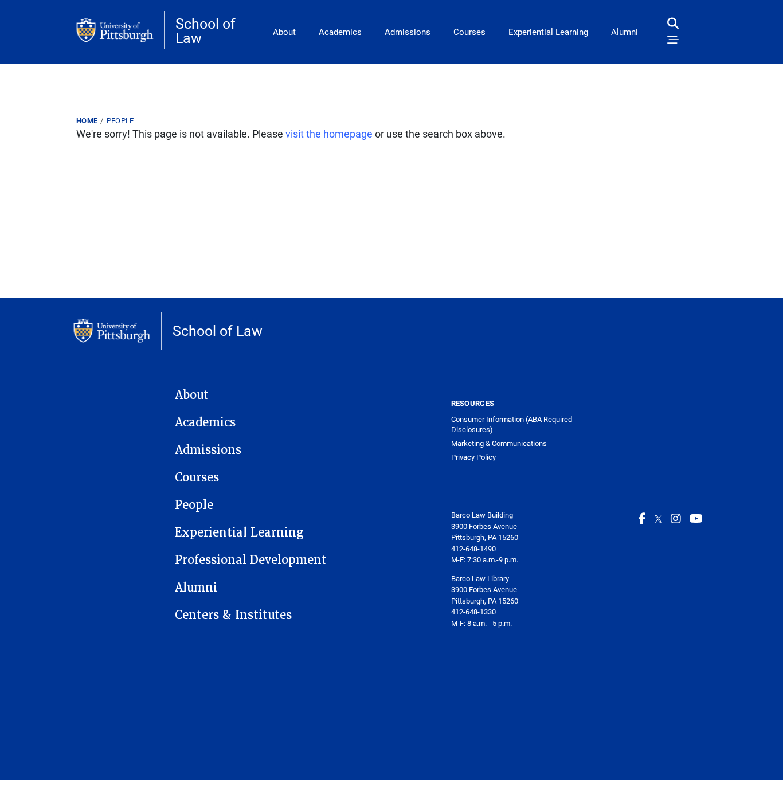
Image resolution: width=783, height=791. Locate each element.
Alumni (624, 31)
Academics (340, 31)
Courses (469, 31)
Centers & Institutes (233, 615)
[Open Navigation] (673, 40)
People (120, 120)
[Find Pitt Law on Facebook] (642, 518)
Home (86, 120)
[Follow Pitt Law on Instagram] (676, 518)
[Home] (120, 30)
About (284, 31)
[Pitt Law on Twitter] (658, 518)
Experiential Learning (548, 31)
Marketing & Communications (499, 443)
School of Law (205, 30)
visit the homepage (329, 133)
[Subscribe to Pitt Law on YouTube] (696, 518)
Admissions (407, 31)
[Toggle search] (675, 23)
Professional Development (251, 560)
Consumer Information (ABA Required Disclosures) (511, 424)
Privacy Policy (473, 457)
